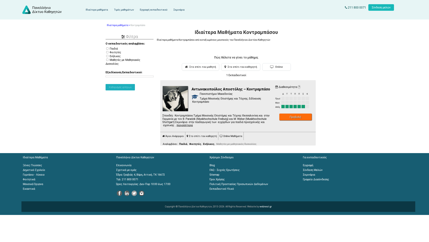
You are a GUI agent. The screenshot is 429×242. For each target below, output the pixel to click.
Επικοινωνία (123, 165)
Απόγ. (277, 107)
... (184, 125)
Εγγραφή (308, 165)
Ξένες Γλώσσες (32, 165)
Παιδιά (113, 48)
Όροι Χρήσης (217, 179)
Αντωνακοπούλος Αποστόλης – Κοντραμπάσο (231, 89)
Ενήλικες (115, 56)
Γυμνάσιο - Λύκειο (34, 174)
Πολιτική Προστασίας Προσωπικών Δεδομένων (238, 184)
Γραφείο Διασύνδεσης (316, 179)
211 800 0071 (356, 7)
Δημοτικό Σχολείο (34, 170)
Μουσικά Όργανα (33, 184)
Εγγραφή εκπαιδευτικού (153, 9)
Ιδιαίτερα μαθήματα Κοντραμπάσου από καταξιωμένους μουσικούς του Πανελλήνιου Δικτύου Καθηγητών (213, 39)
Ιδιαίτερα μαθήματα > (118, 25)
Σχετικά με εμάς (126, 170)
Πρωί (277, 98)
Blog (212, 165)
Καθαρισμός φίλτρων (120, 87)
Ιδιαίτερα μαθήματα (97, 9)
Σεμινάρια (179, 9)
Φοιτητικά (29, 179)
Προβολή (295, 117)
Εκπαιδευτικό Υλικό (221, 188)
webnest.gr (266, 206)
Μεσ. (277, 103)
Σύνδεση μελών (381, 7)
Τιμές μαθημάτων (124, 9)
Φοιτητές (115, 52)
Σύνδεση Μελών (313, 170)
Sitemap (214, 174)
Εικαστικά (29, 188)
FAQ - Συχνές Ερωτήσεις (224, 170)
